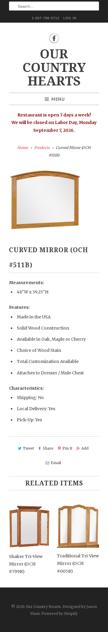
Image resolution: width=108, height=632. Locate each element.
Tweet (28, 448)
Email (56, 462)
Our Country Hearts (54, 67)
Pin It (67, 448)
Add (84, 448)
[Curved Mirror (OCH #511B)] (45, 199)
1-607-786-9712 (45, 18)
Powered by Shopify (59, 613)
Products (42, 147)
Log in (69, 18)
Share (48, 448)
